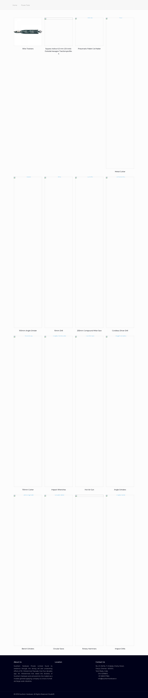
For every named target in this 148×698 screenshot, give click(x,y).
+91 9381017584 (103, 676)
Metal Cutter (120, 172)
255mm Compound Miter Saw (89, 331)
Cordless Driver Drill (120, 331)
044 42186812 (103, 674)
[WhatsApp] (124, 694)
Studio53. (51, 694)
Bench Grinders (28, 649)
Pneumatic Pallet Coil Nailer (89, 49)
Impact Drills (120, 649)
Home (15, 5)
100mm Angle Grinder (28, 331)
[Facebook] (127, 694)
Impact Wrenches (58, 490)
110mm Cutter (28, 490)
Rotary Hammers (89, 649)
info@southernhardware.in (107, 679)
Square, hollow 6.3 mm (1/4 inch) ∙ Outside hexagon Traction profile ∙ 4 (58, 51)
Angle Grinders (120, 490)
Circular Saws (58, 649)
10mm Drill (58, 331)
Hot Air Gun (89, 490)
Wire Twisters (28, 49)
